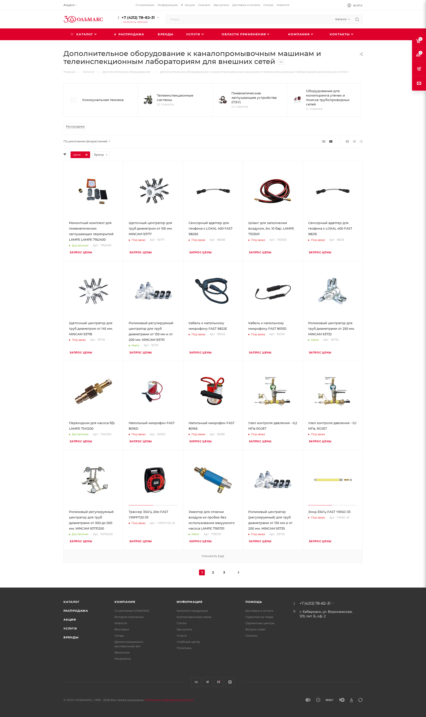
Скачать (251, 635)
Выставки (121, 629)
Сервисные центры (259, 623)
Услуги (70, 628)
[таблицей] (361, 141)
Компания (124, 602)
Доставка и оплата (259, 610)
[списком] (354, 141)
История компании (129, 617)
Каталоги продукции (192, 610)
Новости (120, 623)
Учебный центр (188, 642)
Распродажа (75, 610)
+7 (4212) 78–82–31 (138, 18)
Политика (184, 648)
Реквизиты (122, 658)
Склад (119, 635)
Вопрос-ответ (255, 629)
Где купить (184, 629)
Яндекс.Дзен (230, 682)
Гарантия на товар (259, 617)
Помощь (253, 602)
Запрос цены (81, 252)
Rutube (218, 682)
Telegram (207, 682)
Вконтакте (196, 682)
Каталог (71, 602)
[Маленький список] (324, 141)
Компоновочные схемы (194, 617)
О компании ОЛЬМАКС (132, 610)
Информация (190, 602)
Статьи (182, 623)
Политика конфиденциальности (169, 700)
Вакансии (122, 652)
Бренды (71, 637)
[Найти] (357, 19)
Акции (69, 619)
